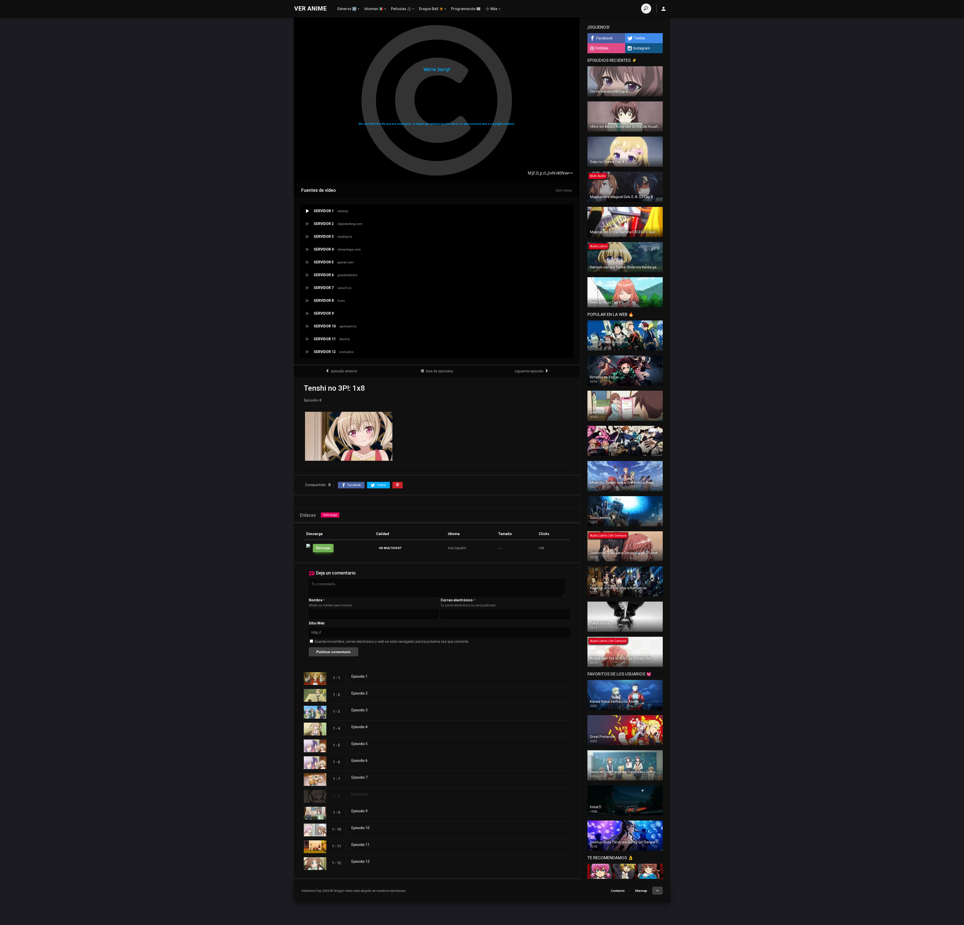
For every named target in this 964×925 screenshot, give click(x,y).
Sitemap (641, 891)
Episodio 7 (359, 777)
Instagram (641, 48)
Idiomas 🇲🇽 (373, 9)
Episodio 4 (359, 727)
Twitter (639, 38)
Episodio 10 (360, 828)
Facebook (604, 38)
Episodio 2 (359, 693)
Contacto (618, 891)
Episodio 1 (359, 676)
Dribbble (602, 48)
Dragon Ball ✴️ (431, 9)
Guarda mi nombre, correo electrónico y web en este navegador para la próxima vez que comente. (392, 642)
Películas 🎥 (401, 9)
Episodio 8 (359, 794)
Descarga (330, 515)
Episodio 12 (360, 861)
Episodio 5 (359, 744)
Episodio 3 (359, 710)
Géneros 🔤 (346, 9)
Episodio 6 (359, 761)
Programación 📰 (465, 9)
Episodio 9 (359, 811)
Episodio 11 (360, 845)
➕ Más (492, 9)
